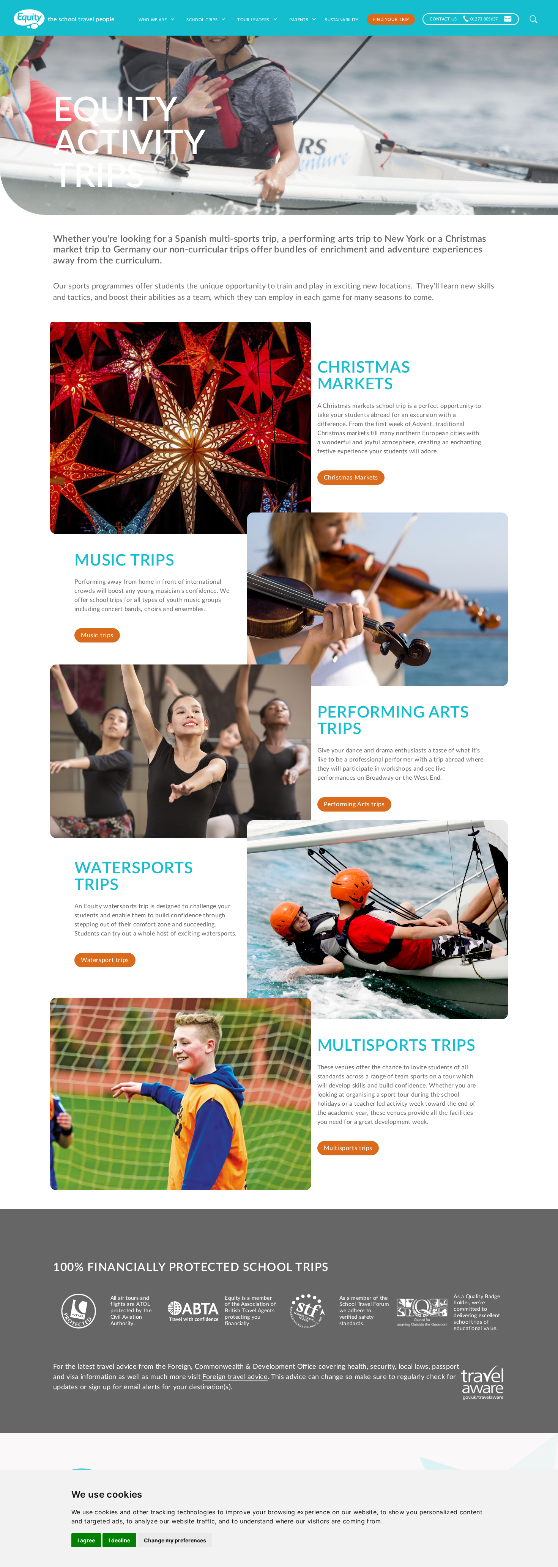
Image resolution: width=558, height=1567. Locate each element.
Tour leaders (253, 19)
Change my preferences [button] (175, 1540)
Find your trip (391, 19)
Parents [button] (299, 19)
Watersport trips (105, 960)
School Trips (202, 19)
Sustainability (341, 19)
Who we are (153, 19)
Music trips (97, 635)
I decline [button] (119, 1540)
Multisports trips (348, 1148)
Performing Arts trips (354, 804)
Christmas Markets (351, 478)
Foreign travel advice (235, 1377)
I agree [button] (86, 1540)
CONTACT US (443, 18)
